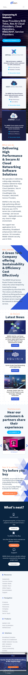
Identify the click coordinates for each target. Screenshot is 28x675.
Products (5, 602)
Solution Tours (6, 586)
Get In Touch (6, 613)
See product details (15, 73)
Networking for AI (7, 653)
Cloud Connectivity (8, 648)
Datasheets (5, 579)
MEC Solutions (7, 644)
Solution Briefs (6, 583)
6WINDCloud (6, 627)
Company (5, 609)
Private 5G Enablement (9, 639)
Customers (5, 604)
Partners (5, 611)
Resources (5, 607)
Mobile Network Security (9, 642)
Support (4, 592)
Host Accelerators (7, 625)
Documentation (7, 590)
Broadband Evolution (8, 637)
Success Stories (7, 581)
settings (9, 673)
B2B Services (6, 646)
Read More (15, 345)
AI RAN (4, 651)
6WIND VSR (6, 623)
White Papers (6, 588)
